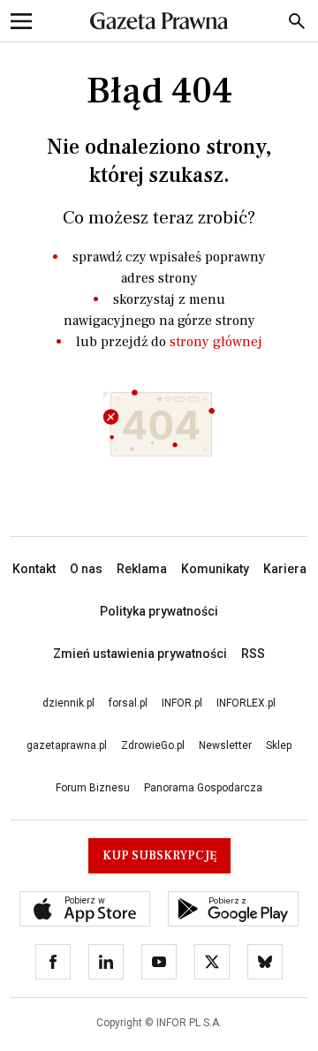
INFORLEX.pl (246, 703)
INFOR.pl (182, 703)
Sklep (279, 745)
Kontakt (34, 569)
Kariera (285, 569)
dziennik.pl (68, 703)
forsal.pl (128, 703)
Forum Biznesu (93, 788)
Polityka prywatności (159, 611)
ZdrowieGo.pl (153, 745)
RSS (253, 653)
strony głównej (216, 342)
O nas (86, 569)
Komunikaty (215, 569)
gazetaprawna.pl (66, 745)
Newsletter (225, 745)
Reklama (142, 569)
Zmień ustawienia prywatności (140, 653)
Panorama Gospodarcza (203, 788)
